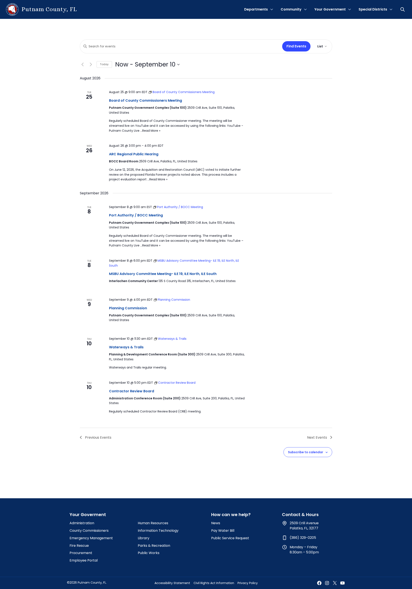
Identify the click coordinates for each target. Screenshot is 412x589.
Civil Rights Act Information (214, 583)
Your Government (330, 9)
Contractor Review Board (131, 391)
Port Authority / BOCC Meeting (136, 215)
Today (104, 64)
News (215, 523)
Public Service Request (230, 538)
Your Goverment (88, 515)
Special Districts (373, 9)
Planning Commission (128, 308)
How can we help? (231, 515)
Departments (256, 9)
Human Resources (153, 523)
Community (291, 9)
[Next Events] (90, 64)
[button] (403, 9)
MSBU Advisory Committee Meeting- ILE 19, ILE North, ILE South (163, 273)
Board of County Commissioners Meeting (145, 100)
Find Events (296, 46)
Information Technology (158, 530)
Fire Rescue (79, 545)
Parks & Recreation (154, 545)
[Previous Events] (82, 64)
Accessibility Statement (172, 583)
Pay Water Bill (222, 530)
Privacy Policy (248, 583)
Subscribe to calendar (305, 452)
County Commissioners (89, 530)
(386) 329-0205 (303, 537)
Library (143, 538)
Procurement (81, 552)
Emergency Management (91, 538)
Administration (82, 523)
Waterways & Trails (126, 347)
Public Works (148, 552)
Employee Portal (84, 560)
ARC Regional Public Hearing (133, 154)
